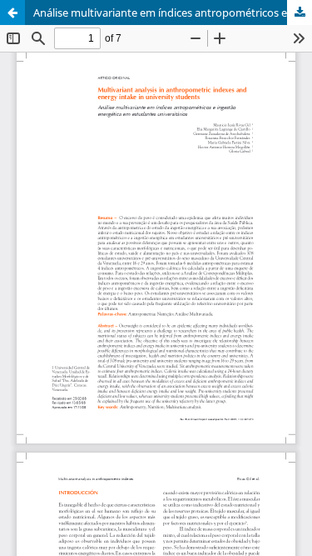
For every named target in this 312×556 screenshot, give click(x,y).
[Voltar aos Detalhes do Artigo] (12, 12)
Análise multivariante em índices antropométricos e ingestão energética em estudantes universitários (172, 12)
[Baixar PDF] (299, 12)
